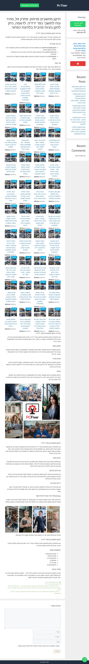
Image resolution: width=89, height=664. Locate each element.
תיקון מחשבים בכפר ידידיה (52, 584)
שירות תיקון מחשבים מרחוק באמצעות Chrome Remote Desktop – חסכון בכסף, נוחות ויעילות (78, 98)
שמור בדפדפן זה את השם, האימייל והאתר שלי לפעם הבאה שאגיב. (38, 646)
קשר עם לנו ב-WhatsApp (29, 5)
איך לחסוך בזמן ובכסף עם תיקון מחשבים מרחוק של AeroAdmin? (78, 89)
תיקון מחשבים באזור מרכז (52, 582)
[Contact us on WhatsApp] (84, 659)
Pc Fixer (62, 5)
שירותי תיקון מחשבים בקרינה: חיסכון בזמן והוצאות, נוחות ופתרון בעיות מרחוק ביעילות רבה (79, 110)
